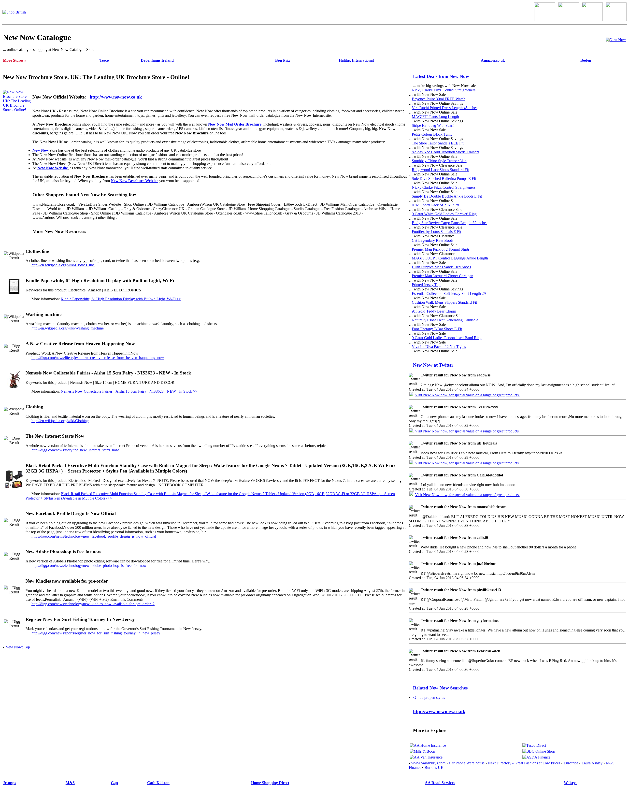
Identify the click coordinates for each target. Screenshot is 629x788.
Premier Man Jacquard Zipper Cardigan (442, 276)
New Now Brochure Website (134, 181)
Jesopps (9, 783)
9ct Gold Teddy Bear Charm (434, 311)
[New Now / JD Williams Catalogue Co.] (568, 19)
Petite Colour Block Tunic (432, 134)
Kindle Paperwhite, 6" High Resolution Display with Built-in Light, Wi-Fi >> (121, 299)
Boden (585, 60)
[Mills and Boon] (422, 751)
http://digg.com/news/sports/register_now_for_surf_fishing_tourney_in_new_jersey (95, 633)
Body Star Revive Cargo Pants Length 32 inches (449, 223)
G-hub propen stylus (429, 697)
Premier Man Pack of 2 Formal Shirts (441, 249)
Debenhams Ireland (157, 60)
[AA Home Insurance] (428, 745)
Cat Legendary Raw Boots (432, 240)
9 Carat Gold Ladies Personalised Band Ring (447, 338)
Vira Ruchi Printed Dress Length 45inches (444, 108)
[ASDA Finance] (536, 757)
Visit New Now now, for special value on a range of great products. (467, 395)
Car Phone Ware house (467, 763)
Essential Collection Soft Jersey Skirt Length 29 (449, 293)
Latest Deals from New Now (441, 76)
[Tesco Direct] (534, 745)
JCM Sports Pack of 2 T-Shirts (435, 205)
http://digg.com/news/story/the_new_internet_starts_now (75, 450)
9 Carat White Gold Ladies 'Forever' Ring (444, 214)
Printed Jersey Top (426, 285)
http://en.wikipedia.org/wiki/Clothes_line (63, 265)
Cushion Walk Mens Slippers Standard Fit (444, 302)
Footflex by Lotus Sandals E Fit (436, 231)
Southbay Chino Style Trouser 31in (439, 161)
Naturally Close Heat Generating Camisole (445, 320)
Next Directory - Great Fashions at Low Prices (524, 763)
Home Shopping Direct (270, 783)
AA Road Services (440, 783)
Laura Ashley (592, 763)
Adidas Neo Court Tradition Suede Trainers (445, 152)
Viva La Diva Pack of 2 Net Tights (439, 346)
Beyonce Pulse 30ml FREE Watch (438, 99)
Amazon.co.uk (493, 60)
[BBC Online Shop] (538, 751)
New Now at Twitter (433, 365)
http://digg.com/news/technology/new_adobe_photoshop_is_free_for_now (89, 565)
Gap (114, 783)
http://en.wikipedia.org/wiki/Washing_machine (67, 328)
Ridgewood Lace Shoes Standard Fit (440, 170)
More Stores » (14, 60)
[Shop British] (14, 12)
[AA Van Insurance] (426, 757)
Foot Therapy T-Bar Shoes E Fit (437, 329)
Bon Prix (282, 60)
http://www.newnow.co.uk (116, 97)
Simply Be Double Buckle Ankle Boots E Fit (447, 196)
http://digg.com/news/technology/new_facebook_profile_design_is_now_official (93, 536)
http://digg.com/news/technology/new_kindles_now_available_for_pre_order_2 (93, 604)
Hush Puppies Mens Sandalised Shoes (441, 267)
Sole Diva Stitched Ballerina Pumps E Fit (444, 178)
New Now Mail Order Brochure (234, 124)
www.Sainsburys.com (428, 763)
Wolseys (570, 783)
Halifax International (356, 60)
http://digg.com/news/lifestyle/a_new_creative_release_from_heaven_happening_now (97, 358)
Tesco (104, 60)
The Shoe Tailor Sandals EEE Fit (437, 143)
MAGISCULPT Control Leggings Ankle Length (450, 258)
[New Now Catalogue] (616, 40)
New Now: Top (17, 647)
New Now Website (52, 168)
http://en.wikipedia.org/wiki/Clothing (60, 421)
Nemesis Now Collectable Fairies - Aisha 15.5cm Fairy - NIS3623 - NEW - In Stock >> (129, 391)
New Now (40, 150)
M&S (70, 783)
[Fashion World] (592, 19)
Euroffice (571, 763)
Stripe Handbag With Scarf (433, 125)
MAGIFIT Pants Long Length (435, 117)
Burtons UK (434, 767)
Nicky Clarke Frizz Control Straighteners (443, 90)
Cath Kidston (158, 783)
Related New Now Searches (440, 687)
